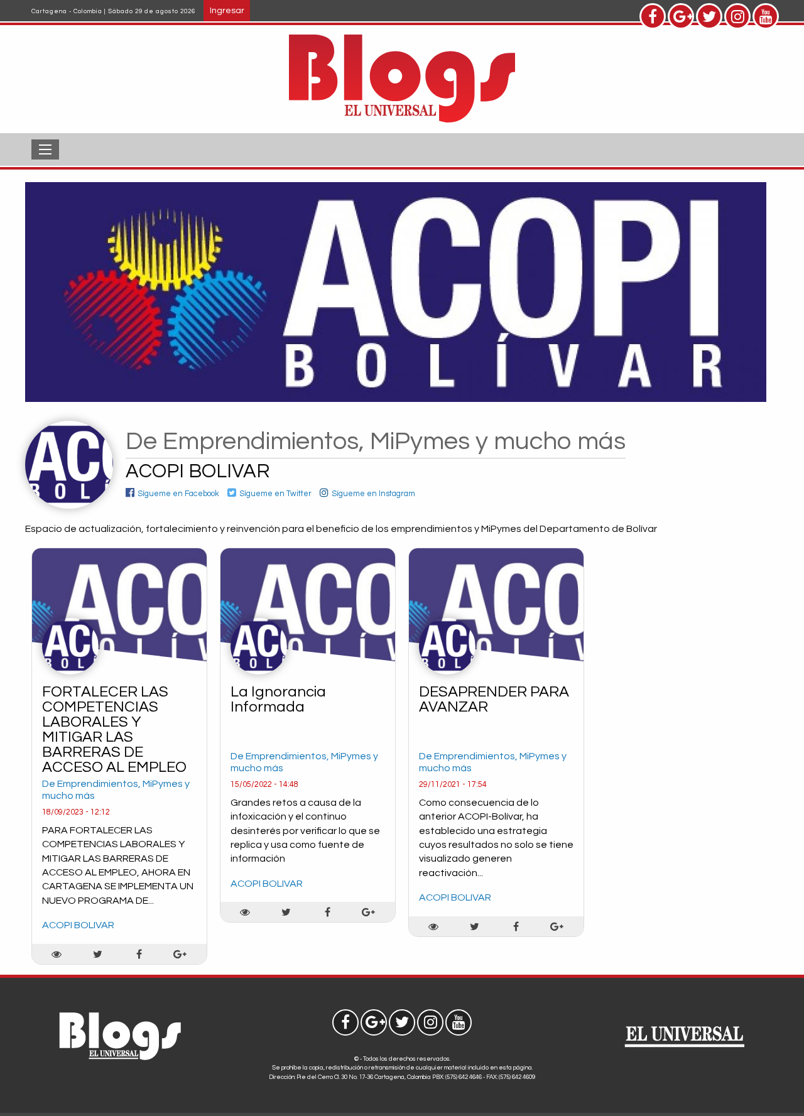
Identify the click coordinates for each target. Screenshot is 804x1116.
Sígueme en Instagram (373, 494)
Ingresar (227, 10)
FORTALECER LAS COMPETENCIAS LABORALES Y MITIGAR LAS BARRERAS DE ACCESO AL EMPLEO (114, 729)
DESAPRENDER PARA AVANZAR (494, 699)
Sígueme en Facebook (178, 494)
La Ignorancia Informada (278, 699)
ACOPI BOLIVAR (78, 925)
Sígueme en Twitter (275, 494)
